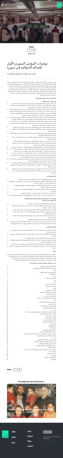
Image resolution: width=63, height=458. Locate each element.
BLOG (13, 443)
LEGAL (29, 431)
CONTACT (30, 446)
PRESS (29, 441)
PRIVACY (30, 436)
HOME (13, 432)
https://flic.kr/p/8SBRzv (49, 440)
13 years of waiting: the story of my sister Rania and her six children (31, 410)
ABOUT (14, 437)
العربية (3, 1)
